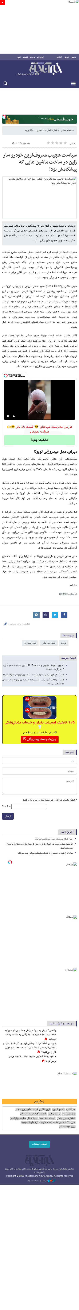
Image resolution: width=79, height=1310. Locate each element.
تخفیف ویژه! (39, 440)
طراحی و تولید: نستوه (38, 1181)
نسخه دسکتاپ (39, 1144)
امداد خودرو (45, 1123)
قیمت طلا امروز (47, 1118)
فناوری (28, 130)
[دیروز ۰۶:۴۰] (67, 1035)
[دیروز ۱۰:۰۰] (67, 1061)
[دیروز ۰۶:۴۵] (67, 1048)
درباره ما (32, 57)
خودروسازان (30, 643)
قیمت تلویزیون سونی (26, 1110)
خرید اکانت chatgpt (64, 1123)
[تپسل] (4, 117)
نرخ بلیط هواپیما (29, 1123)
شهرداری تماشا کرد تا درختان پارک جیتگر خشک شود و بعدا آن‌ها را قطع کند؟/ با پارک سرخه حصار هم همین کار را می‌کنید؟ (29, 1047)
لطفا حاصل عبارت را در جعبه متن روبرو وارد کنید (50, 800)
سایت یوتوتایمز (18, 1118)
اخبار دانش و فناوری (47, 130)
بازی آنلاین (45, 1110)
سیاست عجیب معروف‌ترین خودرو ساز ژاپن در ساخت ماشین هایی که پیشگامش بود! (40, 162)
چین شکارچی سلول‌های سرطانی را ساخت (54, 839)
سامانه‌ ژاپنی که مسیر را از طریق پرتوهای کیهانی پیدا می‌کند (45, 853)
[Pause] (8, 416)
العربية (67, 57)
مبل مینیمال (68, 1114)
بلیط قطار (32, 1118)
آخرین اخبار (67, 832)
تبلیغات (25, 57)
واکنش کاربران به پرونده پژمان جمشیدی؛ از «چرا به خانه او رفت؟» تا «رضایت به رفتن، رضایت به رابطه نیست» (30, 1034)
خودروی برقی (49, 643)
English (59, 57)
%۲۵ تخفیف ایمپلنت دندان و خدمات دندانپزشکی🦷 (40, 725)
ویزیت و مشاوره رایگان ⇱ (39, 739)
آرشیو (19, 57)
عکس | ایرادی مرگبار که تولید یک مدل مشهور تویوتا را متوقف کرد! (33, 675)
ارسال (8, 816)
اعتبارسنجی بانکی (66, 1118)
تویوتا (63, 643)
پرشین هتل (54, 1114)
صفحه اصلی (67, 130)
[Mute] (14, 416)
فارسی (74, 57)
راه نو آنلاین (58, 1110)
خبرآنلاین (39, 69)
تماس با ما (40, 57)
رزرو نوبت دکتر (67, 1127)
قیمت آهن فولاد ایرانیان (33, 1114)
